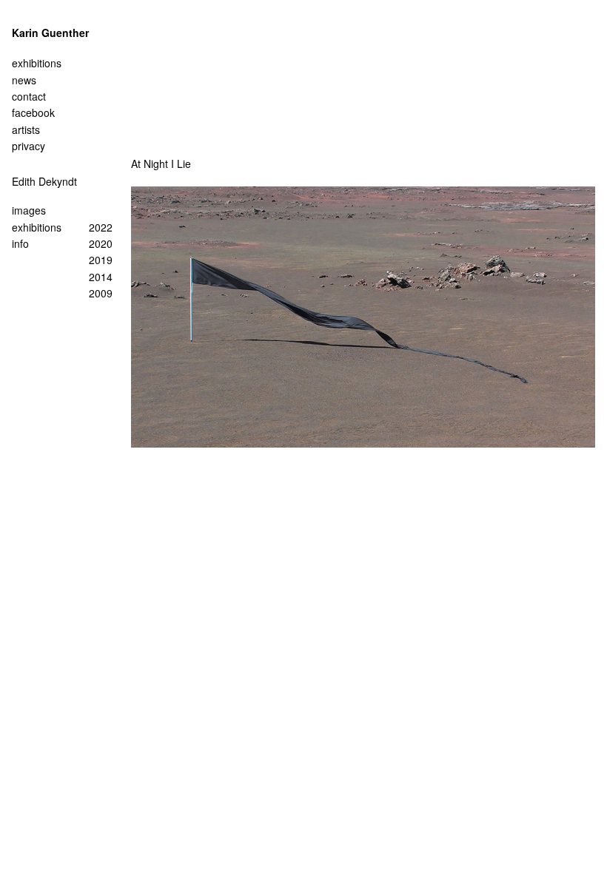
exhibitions (36, 227)
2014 (101, 276)
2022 (101, 227)
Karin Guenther (50, 32)
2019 (101, 259)
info (20, 243)
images (29, 210)
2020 (101, 243)
